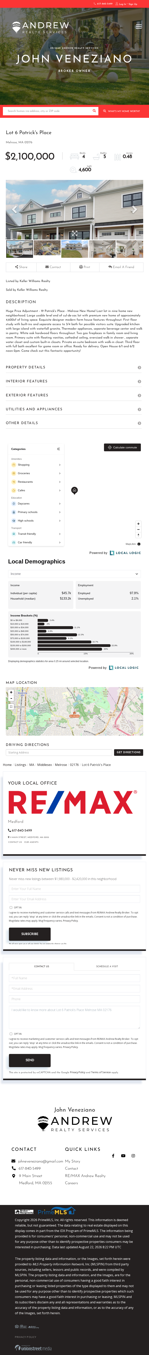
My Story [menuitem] (72, 1161)
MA (31, 765)
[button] (94, 111)
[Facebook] (113, 1155)
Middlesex (44, 765)
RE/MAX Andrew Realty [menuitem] (85, 1176)
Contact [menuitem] (71, 1169)
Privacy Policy (70, 920)
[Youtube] (123, 1155)
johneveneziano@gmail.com (40, 1161)
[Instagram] (133, 1155)
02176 (74, 765)
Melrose (61, 765)
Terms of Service (101, 1072)
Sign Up (133, 4)
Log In (122, 4)
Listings (20, 765)
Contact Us (15, 842)
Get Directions (129, 752)
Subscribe (29, 934)
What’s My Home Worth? (124, 111)
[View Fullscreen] (11, 707)
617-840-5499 (104, 4)
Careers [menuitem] (71, 1183)
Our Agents (31, 842)
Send (30, 1060)
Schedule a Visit (107, 966)
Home (7, 765)
